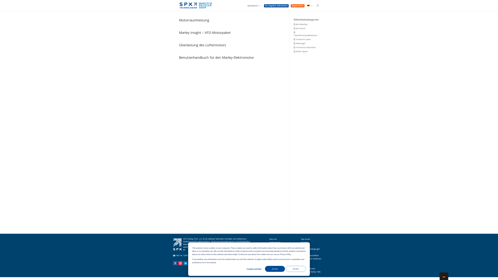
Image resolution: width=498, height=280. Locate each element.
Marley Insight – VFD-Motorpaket (205, 32)
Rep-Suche (305, 239)
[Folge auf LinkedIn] (186, 263)
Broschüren (300, 28)
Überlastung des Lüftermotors (202, 45)
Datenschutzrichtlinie (310, 255)
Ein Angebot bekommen (276, 6)
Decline (296, 269)
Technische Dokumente (305, 47)
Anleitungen (300, 43)
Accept (275, 269)
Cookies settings (254, 269)
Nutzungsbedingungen (310, 249)
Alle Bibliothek (301, 24)
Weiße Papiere (301, 51)
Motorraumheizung (194, 20)
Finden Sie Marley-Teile (311, 272)
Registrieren (297, 6)
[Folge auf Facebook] (175, 263)
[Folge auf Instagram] (180, 263)
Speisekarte (252, 6)
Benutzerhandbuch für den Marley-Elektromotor (216, 57)
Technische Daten (303, 39)
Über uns (273, 239)
